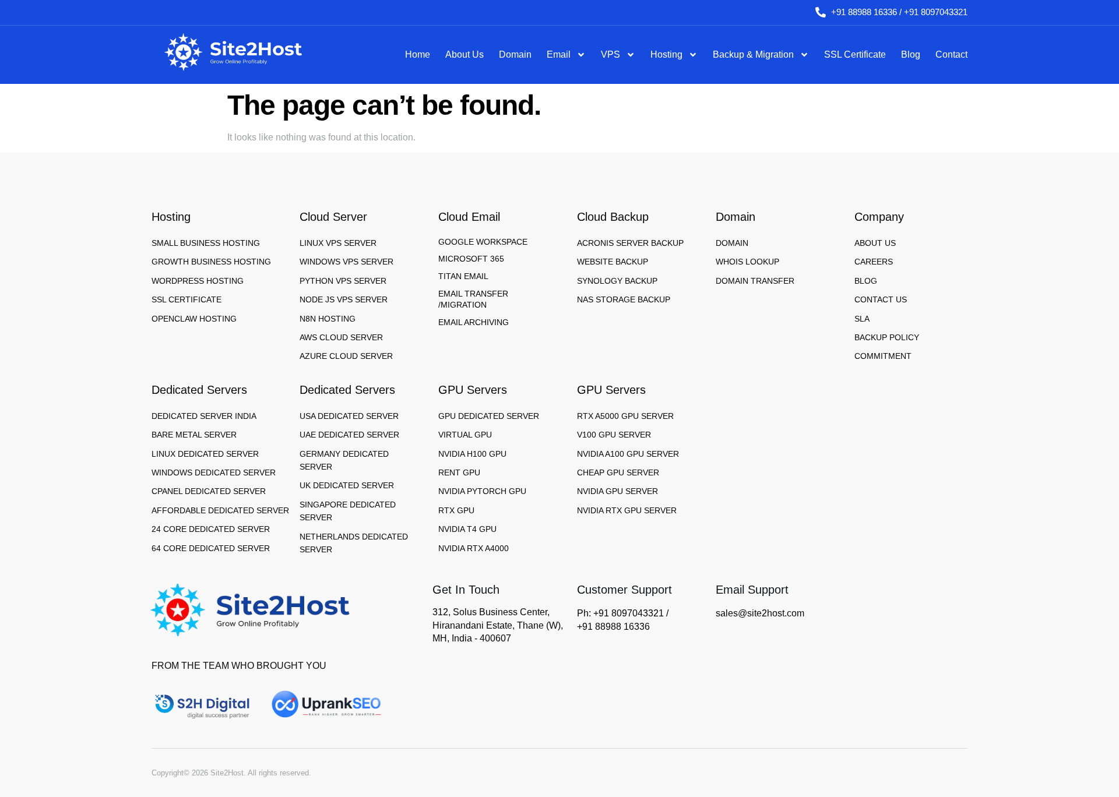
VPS (610, 54)
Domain (515, 54)
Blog (910, 54)
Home (417, 54)
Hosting (666, 54)
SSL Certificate (855, 54)
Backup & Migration (753, 54)
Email (559, 54)
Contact (951, 54)
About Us (464, 54)
